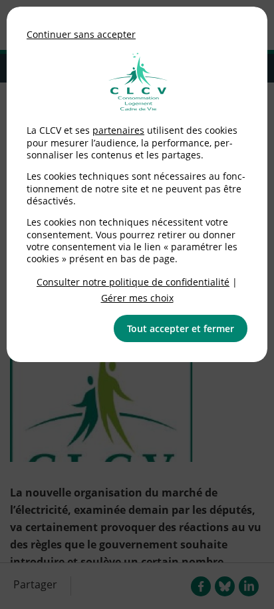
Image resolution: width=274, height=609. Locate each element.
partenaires (118, 130)
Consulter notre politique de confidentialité (133, 282)
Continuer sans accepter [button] (81, 34)
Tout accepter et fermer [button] (180, 328)
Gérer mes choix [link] (137, 298)
